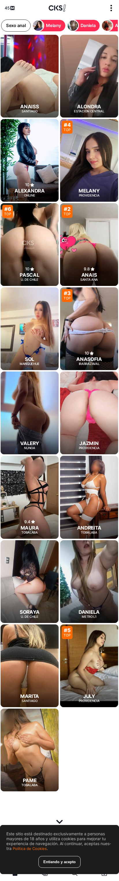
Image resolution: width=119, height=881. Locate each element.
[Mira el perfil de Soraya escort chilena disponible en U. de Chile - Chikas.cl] (30, 581)
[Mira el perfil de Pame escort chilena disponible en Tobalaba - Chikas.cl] (30, 750)
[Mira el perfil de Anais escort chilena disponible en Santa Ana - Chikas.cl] (89, 244)
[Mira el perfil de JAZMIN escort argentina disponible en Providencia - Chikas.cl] (89, 413)
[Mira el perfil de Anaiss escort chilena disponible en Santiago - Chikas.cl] (30, 76)
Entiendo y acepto (59, 862)
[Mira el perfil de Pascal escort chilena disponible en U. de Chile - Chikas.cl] (30, 244)
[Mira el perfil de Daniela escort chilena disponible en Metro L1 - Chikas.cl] (89, 581)
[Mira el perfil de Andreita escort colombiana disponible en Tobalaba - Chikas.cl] (89, 497)
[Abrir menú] (111, 8)
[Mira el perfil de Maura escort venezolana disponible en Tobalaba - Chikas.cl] (30, 497)
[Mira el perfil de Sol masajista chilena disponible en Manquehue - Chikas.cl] (30, 328)
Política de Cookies (30, 849)
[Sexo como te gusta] (57, 8)
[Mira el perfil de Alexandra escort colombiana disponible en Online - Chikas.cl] (30, 160)
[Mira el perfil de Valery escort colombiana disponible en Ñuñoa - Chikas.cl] (30, 413)
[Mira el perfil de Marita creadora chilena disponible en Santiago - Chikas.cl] (30, 665)
